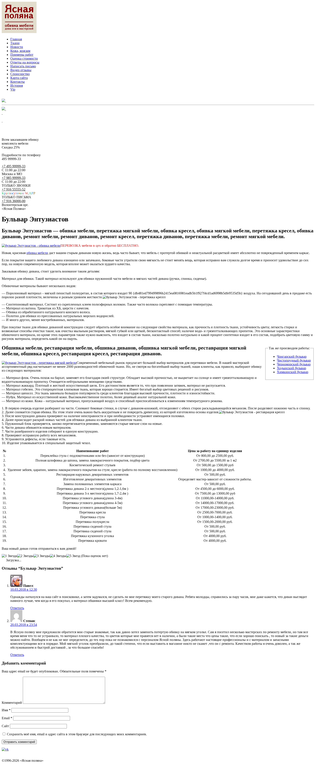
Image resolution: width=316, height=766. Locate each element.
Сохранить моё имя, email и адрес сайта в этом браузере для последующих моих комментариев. (77, 734)
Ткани (15, 43)
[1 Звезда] (9, 556)
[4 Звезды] (58, 556)
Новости (16, 47)
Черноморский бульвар (294, 364)
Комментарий (12, 702)
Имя (6, 710)
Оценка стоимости (24, 58)
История (16, 85)
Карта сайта (19, 78)
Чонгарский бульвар (292, 356)
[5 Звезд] (73, 556)
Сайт (5, 726)
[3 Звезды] (42, 556)
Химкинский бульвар (292, 372)
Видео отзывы (20, 70)
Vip (12, 89)
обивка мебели (37, 253)
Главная (16, 39)
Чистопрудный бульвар (294, 360)
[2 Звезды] (25, 556)
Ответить (17, 608)
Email (7, 718)
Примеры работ (21, 54)
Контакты (17, 81)
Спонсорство (20, 74)
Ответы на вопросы (24, 62)
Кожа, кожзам (20, 51)
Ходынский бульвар (291, 368)
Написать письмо (23, 66)
